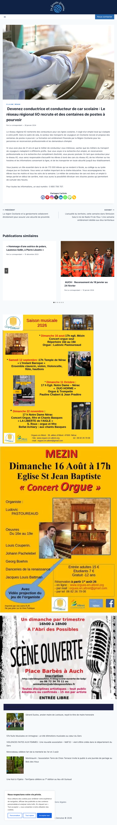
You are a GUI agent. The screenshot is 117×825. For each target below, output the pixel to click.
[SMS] (70, 197)
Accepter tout (44, 815)
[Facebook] (43, 197)
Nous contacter (104, 17)
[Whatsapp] (65, 197)
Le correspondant (15, 125)
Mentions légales (58, 802)
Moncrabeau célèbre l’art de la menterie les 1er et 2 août (32, 752)
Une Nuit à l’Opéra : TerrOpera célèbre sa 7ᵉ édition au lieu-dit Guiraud (39, 779)
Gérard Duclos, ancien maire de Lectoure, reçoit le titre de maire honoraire (60, 715)
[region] (30, 805)
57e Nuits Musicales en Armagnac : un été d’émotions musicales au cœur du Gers (44, 736)
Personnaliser (15, 815)
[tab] (54, 302)
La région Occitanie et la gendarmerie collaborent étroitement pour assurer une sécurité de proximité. (26, 213)
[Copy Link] (74, 197)
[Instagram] (52, 197)
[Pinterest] (47, 197)
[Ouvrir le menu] (5, 17)
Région (17, 104)
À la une (9, 104)
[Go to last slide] (6, 271)
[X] (56, 197)
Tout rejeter (29, 815)
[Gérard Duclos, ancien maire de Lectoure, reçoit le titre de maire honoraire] (15, 721)
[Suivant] (110, 271)
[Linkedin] (61, 197)
